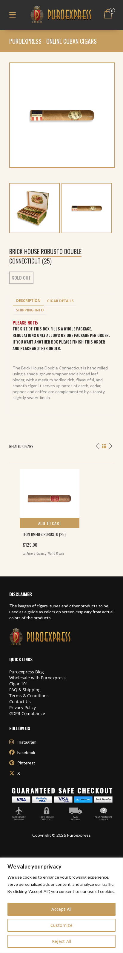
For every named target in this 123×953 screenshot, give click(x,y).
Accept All (61, 909)
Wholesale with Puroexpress (37, 678)
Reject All (61, 941)
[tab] (28, 301)
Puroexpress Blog (26, 672)
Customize (61, 925)
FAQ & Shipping (25, 689)
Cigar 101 (18, 683)
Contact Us (20, 701)
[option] (61, 510)
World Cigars (55, 553)
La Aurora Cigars (34, 553)
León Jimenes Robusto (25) (44, 534)
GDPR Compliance (27, 713)
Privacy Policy (22, 707)
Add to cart (49, 523)
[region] (61, 905)
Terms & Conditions (29, 695)
